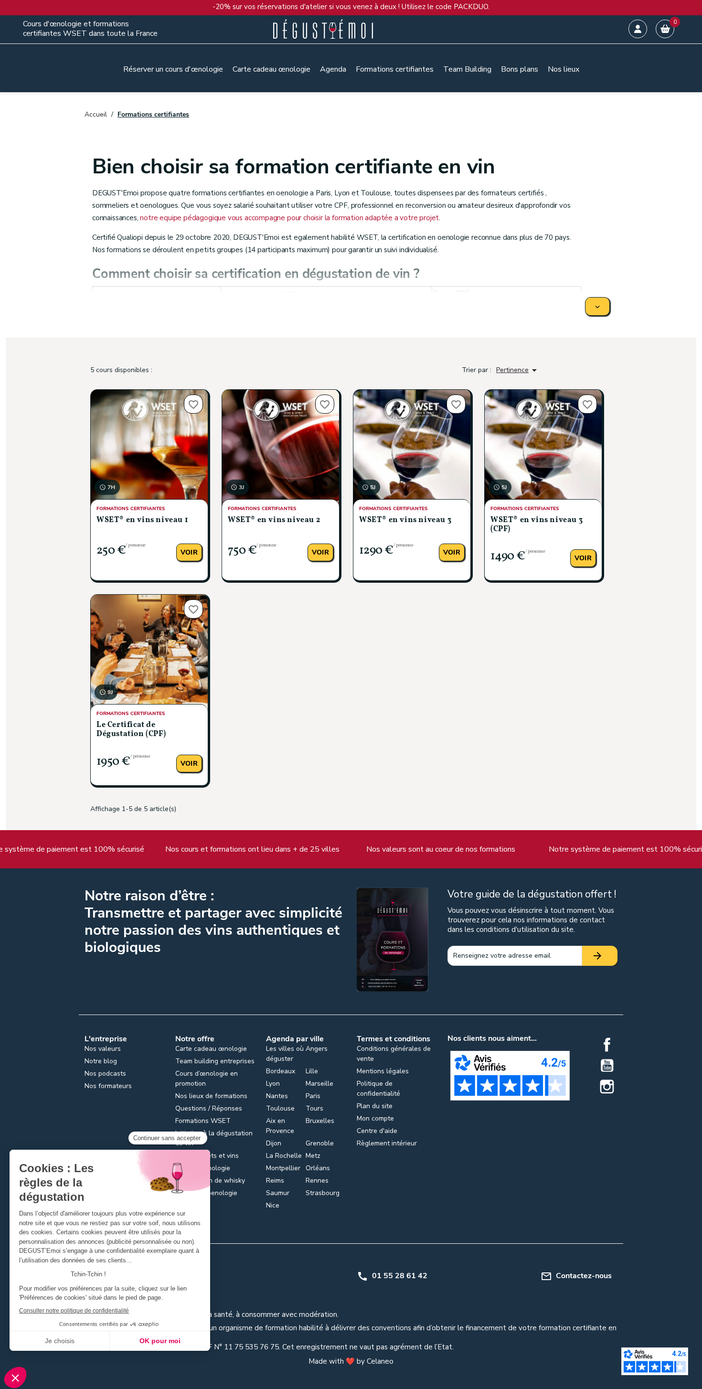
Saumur (277, 1192)
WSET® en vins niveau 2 (274, 520)
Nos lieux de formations (211, 1096)
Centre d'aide (377, 1130)
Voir (189, 552)
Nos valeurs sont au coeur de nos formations (375, 849)
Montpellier (283, 1168)
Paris (313, 1096)
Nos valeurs (103, 1048)
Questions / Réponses (208, 1108)
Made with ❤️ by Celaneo (351, 1361)
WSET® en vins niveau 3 (405, 520)
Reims (275, 1180)
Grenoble (320, 1143)
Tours (314, 1108)
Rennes (317, 1180)
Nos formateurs (108, 1085)
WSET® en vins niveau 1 (142, 520)
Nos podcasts (105, 1073)
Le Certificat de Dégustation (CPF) (131, 729)
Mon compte (375, 1118)
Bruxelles (320, 1120)
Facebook (607, 1044)
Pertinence (518, 370)
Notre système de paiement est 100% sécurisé (564, 849)
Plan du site (375, 1106)
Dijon (273, 1143)
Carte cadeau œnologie (211, 1048)
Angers (317, 1048)
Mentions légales (383, 1071)
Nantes (277, 1096)
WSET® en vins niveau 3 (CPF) (536, 524)
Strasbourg (323, 1192)
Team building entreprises (215, 1061)
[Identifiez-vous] (638, 29)
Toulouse (280, 1108)
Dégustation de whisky (210, 1180)
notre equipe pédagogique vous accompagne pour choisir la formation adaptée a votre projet (289, 218)
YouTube (607, 1065)
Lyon (273, 1083)
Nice (272, 1205)
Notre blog (101, 1061)
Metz (313, 1155)
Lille (312, 1071)
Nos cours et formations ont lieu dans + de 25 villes (187, 849)
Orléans (318, 1168)
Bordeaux (280, 1071)
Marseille (319, 1083)
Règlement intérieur (387, 1143)
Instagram (607, 1086)
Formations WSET (203, 1120)
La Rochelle (284, 1155)
